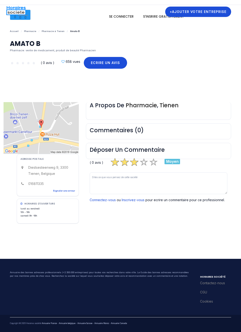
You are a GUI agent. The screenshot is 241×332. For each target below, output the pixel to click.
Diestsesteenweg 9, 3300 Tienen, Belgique (48, 170)
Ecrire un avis (105, 63)
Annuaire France (49, 323)
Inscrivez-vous (133, 200)
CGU (203, 292)
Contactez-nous (212, 283)
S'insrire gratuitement (163, 16)
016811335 (36, 184)
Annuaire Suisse (84, 323)
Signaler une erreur (64, 190)
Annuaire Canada (119, 323)
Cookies (206, 301)
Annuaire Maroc (101, 323)
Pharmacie (30, 31)
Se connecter (121, 16)
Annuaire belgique (67, 323)
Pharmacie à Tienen (53, 31)
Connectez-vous (103, 200)
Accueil (14, 31)
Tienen (169, 105)
